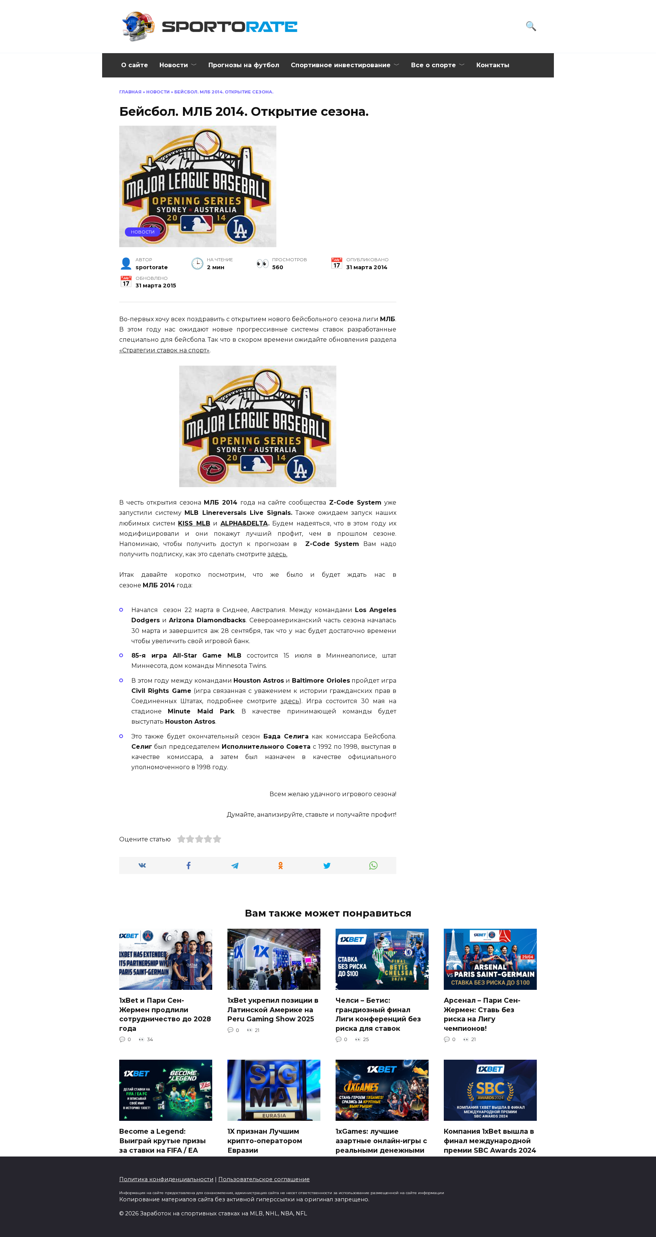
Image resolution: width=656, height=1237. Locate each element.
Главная (130, 92)
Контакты (492, 65)
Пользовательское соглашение (264, 1179)
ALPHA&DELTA (244, 523)
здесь (290, 701)
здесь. (277, 554)
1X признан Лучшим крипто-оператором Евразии (264, 1140)
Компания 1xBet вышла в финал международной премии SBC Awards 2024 (490, 1140)
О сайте (134, 65)
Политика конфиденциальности (166, 1179)
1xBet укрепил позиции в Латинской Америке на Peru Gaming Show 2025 (273, 1009)
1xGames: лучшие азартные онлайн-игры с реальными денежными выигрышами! (381, 1145)
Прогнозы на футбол (243, 65)
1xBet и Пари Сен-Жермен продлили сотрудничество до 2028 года (165, 1014)
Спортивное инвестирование (341, 65)
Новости (173, 65)
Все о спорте (433, 65)
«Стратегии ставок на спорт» (164, 350)
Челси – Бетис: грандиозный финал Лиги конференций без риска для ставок (378, 1014)
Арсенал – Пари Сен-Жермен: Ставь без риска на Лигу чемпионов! (482, 1014)
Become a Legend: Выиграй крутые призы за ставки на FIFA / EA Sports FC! (162, 1145)
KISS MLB (194, 523)
